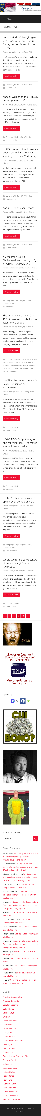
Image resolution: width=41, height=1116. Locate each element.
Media (16, 85)
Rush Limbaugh (9, 1084)
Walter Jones (28, 368)
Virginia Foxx (17, 368)
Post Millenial (8, 1076)
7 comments (11, 307)
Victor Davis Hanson (11, 1099)
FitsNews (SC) (8, 1052)
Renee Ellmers (16, 365)
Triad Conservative (10, 1092)
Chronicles (7, 1025)
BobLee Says (8, 1013)
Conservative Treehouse (13, 1040)
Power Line (7, 1080)
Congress (9, 85)
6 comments (11, 88)
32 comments (11, 372)
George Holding (31, 359)
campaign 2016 (12, 301)
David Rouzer (19, 359)
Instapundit (7, 1064)
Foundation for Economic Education (18, 1056)
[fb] (23, 701)
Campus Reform (10, 1021)
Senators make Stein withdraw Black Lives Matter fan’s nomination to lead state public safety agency (20, 905)
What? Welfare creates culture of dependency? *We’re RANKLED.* (20, 563)
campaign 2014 (12, 545)
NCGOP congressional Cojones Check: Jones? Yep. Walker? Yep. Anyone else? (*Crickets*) (20, 152)
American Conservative (12, 997)
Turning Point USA (10, 1096)
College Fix (7, 1032)
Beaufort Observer (10, 1005)
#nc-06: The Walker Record (18, 208)
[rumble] (28, 701)
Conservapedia (9, 1036)
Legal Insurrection (10, 1068)
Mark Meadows (9, 362)
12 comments (11, 140)
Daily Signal (7, 1044)
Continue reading (11, 76)
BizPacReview (8, 1009)
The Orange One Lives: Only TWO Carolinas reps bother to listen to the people (20, 319)
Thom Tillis (7, 368)
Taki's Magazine (9, 1088)
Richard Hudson (29, 365)
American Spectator (11, 1001)
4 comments (11, 489)
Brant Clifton (29, 52)
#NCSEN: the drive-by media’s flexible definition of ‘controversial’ (20, 384)
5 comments (11, 199)
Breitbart (6, 1017)
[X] (17, 701)
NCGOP (23, 85)
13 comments (11, 248)
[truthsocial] (13, 701)
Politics (29, 85)
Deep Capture (8, 1048)
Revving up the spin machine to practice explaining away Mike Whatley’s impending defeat (20, 856)
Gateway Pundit (9, 1060)
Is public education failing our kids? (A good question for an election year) (19, 895)
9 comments (11, 430)
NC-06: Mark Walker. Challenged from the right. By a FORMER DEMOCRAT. (20, 260)
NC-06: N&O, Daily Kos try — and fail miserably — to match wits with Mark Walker (20, 443)
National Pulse (9, 1072)
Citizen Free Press (10, 1029)
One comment (11, 551)
